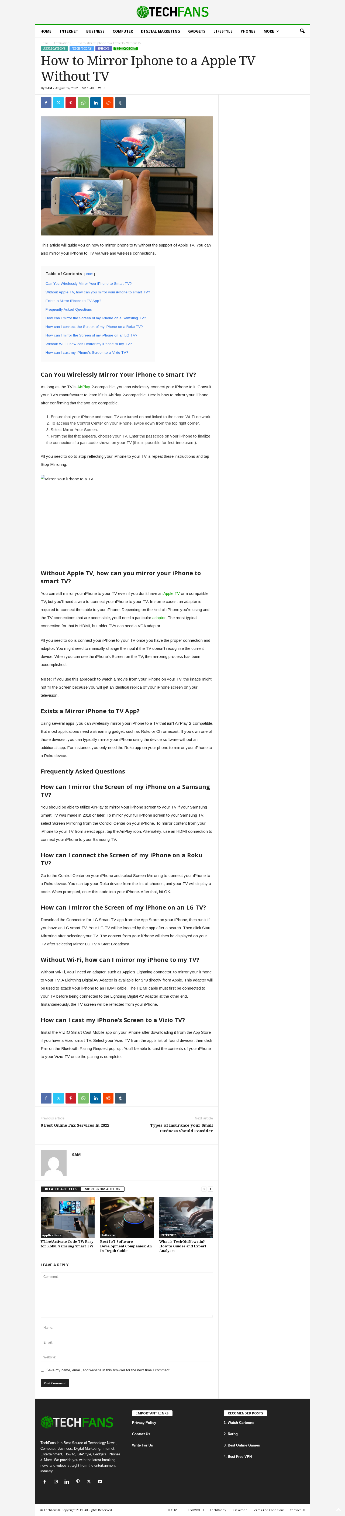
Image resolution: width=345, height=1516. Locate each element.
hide (89, 274)
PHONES (248, 31)
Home (45, 31)
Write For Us (142, 1445)
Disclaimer (239, 1510)
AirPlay (83, 386)
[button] (302, 31)
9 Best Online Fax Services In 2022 (75, 1125)
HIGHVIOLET (195, 1510)
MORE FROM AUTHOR (102, 1189)
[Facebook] (46, 102)
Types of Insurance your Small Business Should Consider (181, 1128)
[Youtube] (101, 1482)
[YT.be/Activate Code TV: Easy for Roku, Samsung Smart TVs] (68, 1217)
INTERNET (69, 31)
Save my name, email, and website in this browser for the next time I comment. (108, 1370)
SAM (48, 88)
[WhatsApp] (83, 102)
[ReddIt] (108, 102)
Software (108, 1235)
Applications (62, 43)
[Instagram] (57, 1482)
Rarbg (233, 1434)
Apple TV (171, 593)
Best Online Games (244, 1445)
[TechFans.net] (172, 12)
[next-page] (210, 1189)
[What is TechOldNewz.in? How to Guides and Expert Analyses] (186, 1217)
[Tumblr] (120, 102)
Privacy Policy (144, 1423)
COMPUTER (123, 31)
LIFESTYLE (223, 31)
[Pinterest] (70, 102)
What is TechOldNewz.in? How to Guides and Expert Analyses (182, 1246)
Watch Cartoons (241, 1423)
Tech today (81, 48)
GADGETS (196, 31)
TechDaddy (218, 1510)
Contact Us (141, 1434)
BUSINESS (95, 31)
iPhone (103, 48)
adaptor (158, 617)
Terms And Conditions (268, 1510)
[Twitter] (58, 102)
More (269, 31)
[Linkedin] (95, 102)
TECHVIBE (174, 1510)
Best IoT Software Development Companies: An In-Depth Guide (126, 1246)
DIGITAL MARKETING (160, 31)
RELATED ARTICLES (61, 1189)
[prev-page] (204, 1189)
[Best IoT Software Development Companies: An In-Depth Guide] (127, 1217)
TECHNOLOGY (125, 48)
